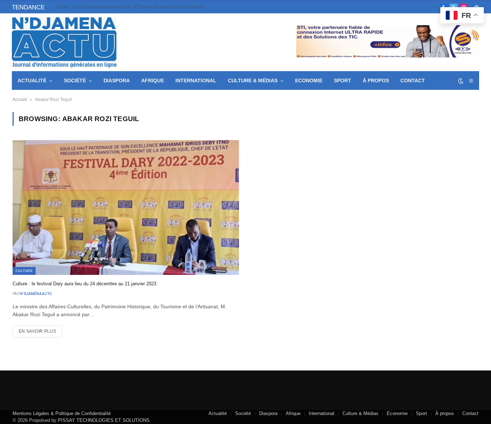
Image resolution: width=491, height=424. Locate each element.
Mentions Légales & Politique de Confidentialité (62, 413)
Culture (24, 271)
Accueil (20, 99)
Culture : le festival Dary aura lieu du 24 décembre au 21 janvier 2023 (84, 283)
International (195, 80)
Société (75, 80)
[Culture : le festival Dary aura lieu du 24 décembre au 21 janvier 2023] (126, 207)
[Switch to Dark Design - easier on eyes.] (460, 81)
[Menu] (471, 80)
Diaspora (117, 80)
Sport (342, 80)
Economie (308, 80)
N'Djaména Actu (36, 294)
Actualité (32, 80)
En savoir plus (37, 331)
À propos (376, 80)
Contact (412, 80)
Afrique (152, 80)
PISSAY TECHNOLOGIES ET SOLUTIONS (104, 420)
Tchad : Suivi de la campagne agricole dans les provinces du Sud (128, 6)
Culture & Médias (252, 80)
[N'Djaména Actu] (64, 42)
